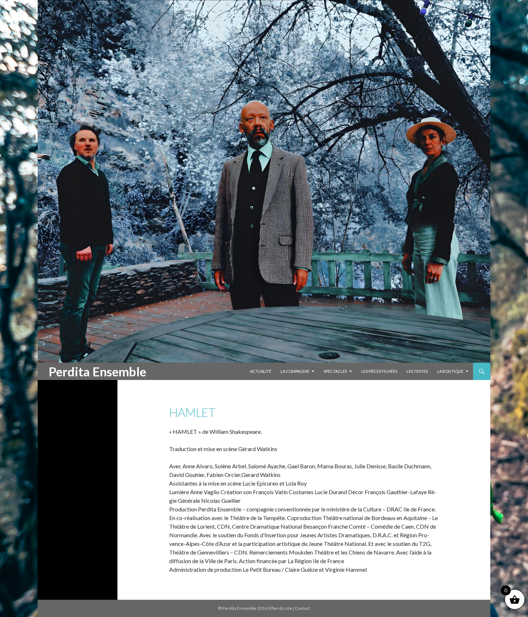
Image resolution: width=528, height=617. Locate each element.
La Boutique (450, 371)
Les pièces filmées (379, 371)
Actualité (260, 371)
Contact (302, 608)
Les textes (417, 371)
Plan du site (281, 608)
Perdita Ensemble (97, 371)
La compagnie (295, 371)
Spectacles (335, 371)
